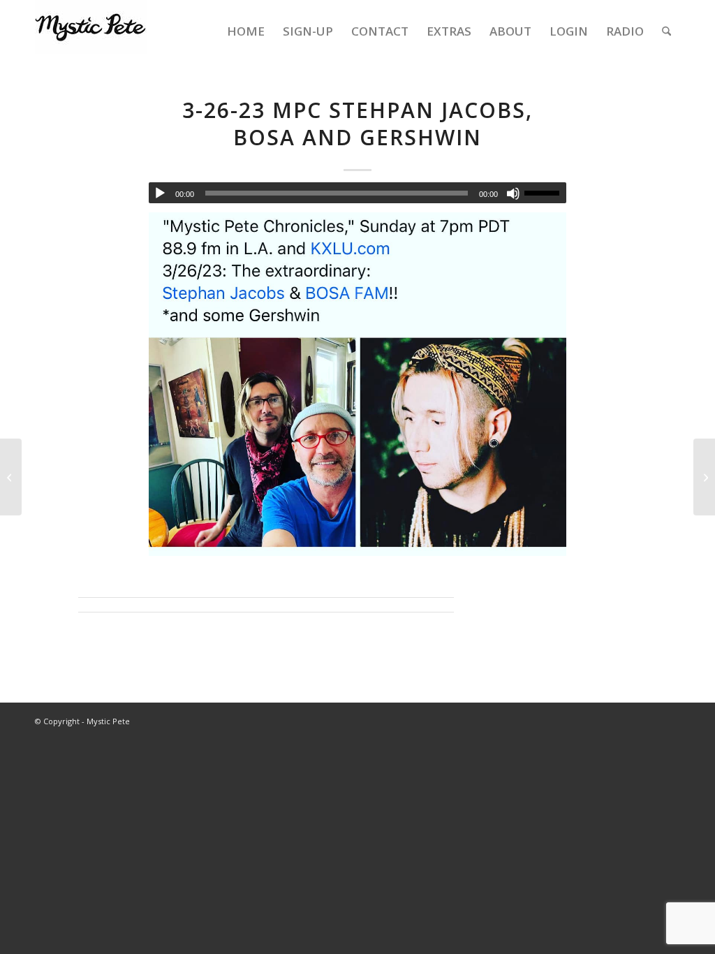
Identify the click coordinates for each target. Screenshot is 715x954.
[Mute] (513, 193)
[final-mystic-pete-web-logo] (91, 31)
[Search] (666, 31)
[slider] (545, 192)
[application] (357, 192)
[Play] (160, 193)
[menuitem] (246, 31)
